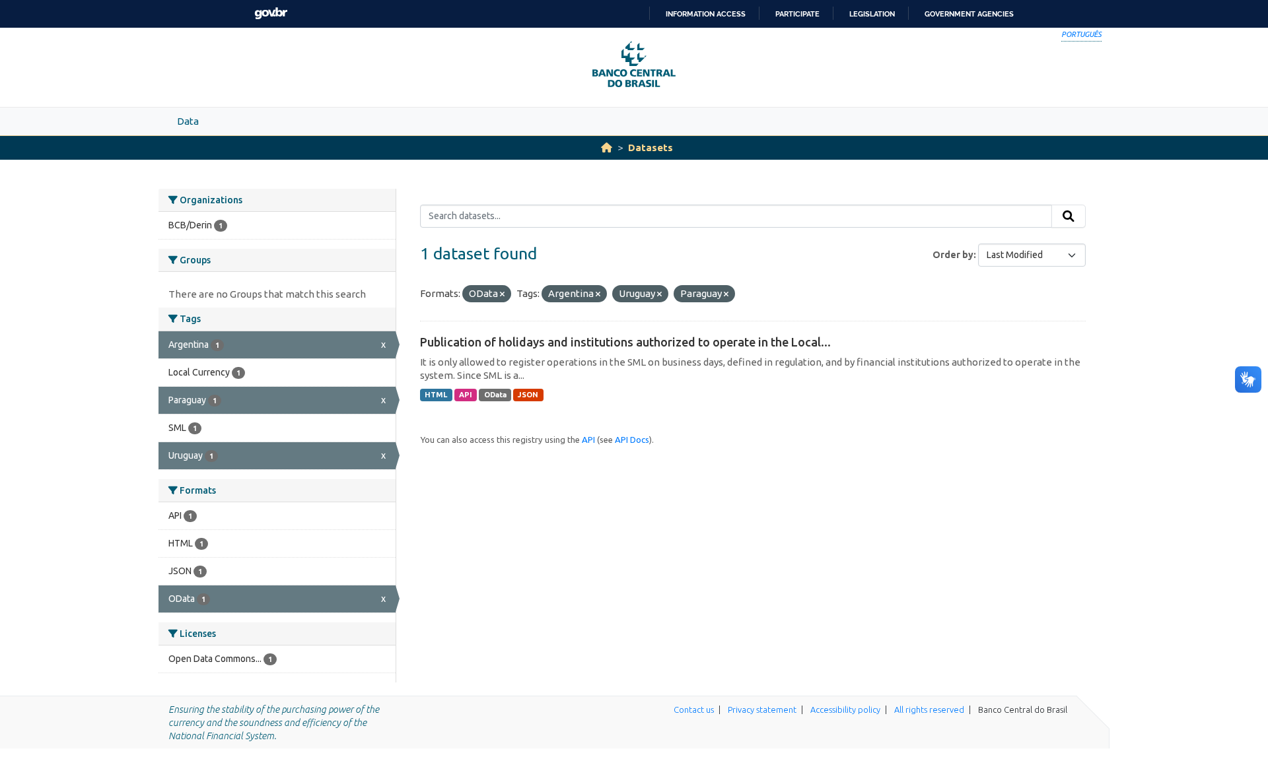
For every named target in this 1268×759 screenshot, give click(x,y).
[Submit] (1068, 216)
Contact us (694, 709)
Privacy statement (762, 709)
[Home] (606, 147)
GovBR (270, 13)
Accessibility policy (845, 709)
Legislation (872, 13)
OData (495, 395)
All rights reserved (929, 709)
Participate (797, 13)
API (465, 395)
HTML (436, 395)
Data (188, 121)
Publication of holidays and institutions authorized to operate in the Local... (625, 341)
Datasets (650, 147)
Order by (953, 254)
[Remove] (502, 294)
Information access (706, 13)
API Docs (632, 439)
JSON (528, 395)
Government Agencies (969, 13)
